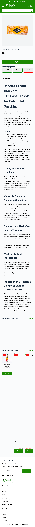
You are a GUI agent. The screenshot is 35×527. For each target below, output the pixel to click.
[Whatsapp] (13, 475)
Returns (4, 494)
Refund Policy (6, 499)
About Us (4, 509)
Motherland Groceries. (22, 524)
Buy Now (17, 62)
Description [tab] (6, 78)
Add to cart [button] (7, 373)
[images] (17, 30)
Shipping (4, 491)
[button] (4, 30)
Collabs (4, 517)
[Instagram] (5, 475)
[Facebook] (3, 475)
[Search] (31, 10)
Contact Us (5, 486)
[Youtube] (8, 475)
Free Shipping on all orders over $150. (17, 1)
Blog (3, 512)
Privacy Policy (6, 501)
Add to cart (21, 57)
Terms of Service (7, 504)
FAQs (3, 489)
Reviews (4, 520)
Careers (4, 514)
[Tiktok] (10, 475)
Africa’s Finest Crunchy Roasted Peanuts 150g (7, 366)
